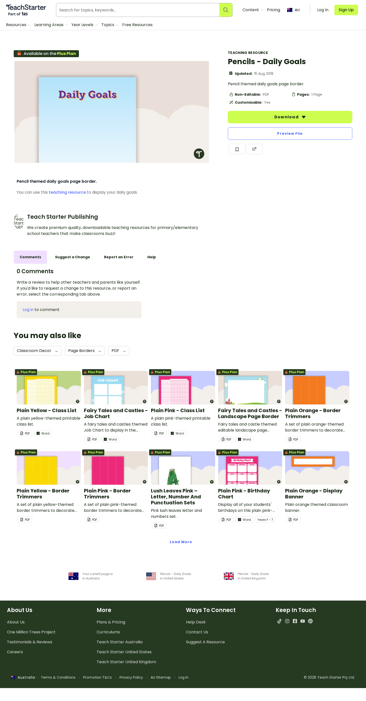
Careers (15, 652)
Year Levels (82, 25)
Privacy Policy (131, 677)
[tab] (30, 257)
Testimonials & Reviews (29, 642)
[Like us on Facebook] (295, 621)
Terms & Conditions (58, 677)
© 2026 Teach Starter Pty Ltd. (329, 677)
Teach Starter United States (124, 652)
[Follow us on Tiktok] (279, 621)
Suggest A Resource (205, 642)
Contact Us (197, 632)
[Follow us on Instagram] (287, 621)
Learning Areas (49, 25)
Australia (25, 677)
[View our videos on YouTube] (302, 621)
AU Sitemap (161, 677)
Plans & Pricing (111, 622)
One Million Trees (31, 632)
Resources (16, 25)
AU (297, 9)
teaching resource (67, 192)
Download (287, 117)
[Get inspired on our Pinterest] (310, 621)
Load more (181, 541)
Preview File (290, 133)
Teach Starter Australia (119, 642)
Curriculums (108, 632)
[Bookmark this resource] (237, 149)
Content (251, 10)
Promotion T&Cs (97, 677)
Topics (108, 25)
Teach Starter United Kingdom (126, 662)
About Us (16, 622)
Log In (183, 677)
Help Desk (196, 622)
